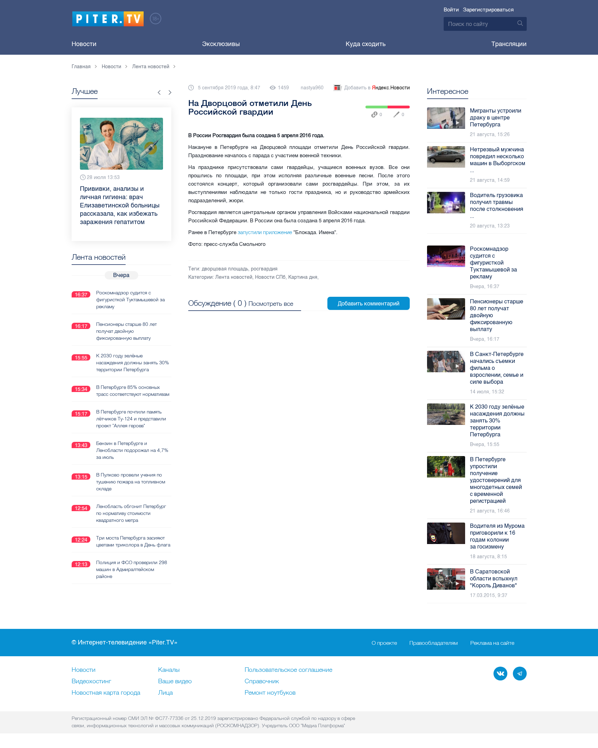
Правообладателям (433, 642)
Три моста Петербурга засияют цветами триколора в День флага (133, 541)
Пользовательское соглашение (288, 670)
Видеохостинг (91, 681)
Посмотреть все (270, 304)
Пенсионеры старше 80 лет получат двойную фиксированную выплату (126, 331)
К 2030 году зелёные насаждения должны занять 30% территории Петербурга (132, 363)
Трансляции (509, 44)
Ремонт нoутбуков (270, 692)
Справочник (262, 681)
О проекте (384, 642)
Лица (165, 692)
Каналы (169, 670)
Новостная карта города (106, 692)
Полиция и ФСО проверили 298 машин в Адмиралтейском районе (131, 569)
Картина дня (302, 277)
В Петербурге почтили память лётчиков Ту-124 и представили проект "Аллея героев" (131, 419)
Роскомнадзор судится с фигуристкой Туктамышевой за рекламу (130, 300)
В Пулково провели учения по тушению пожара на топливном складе (130, 482)
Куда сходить (366, 44)
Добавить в (377, 88)
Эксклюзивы (221, 44)
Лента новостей (233, 277)
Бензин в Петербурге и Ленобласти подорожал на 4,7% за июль (132, 450)
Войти (451, 10)
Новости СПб (270, 277)
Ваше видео (175, 681)
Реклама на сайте (492, 642)
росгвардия (264, 269)
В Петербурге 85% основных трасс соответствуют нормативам (132, 390)
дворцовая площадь (225, 269)
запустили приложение (265, 232)
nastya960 (312, 88)
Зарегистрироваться (488, 10)
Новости (84, 44)
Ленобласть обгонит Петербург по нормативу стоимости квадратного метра (131, 513)
